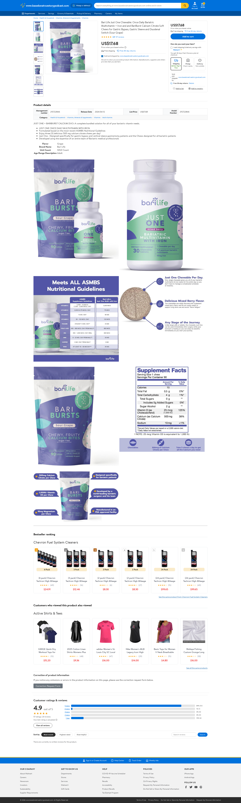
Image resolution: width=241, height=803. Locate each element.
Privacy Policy (148, 777)
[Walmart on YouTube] (195, 787)
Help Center (119, 760)
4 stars (67, 709)
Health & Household (46, 18)
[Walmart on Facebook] (185, 787)
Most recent (48, 734)
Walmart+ (65, 785)
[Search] (185, 5)
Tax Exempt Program (110, 792)
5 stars (67, 706)
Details (191, 83)
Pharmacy (98, 13)
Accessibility (107, 785)
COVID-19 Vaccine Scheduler (114, 773)
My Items (118, 13)
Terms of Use (148, 773)
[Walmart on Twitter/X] (190, 787)
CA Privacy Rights (150, 781)
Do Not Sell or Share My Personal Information (161, 789)
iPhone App (188, 773)
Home (35, 18)
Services (41, 13)
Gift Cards (65, 789)
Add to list (180, 88)
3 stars (67, 712)
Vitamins (85, 18)
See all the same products (197, 668)
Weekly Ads (153, 760)
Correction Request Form (48, 685)
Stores (63, 777)
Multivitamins (107, 117)
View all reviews (43, 725)
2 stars (67, 715)
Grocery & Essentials (65, 13)
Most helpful (81, 734)
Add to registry (197, 88)
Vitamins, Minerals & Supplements (68, 18)
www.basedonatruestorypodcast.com (134, 56)
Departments (30, 13)
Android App (189, 777)
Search (202, 734)
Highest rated (65, 734)
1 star (68, 718)
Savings (51, 13)
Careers (109, 13)
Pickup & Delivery (84, 13)
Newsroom (24, 781)
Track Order (136, 760)
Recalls (105, 781)
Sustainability (25, 789)
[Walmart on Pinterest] (201, 787)
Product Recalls (108, 789)
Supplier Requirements (29, 792)
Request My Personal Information (156, 785)
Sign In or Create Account (96, 760)
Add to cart (188, 36)
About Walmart (26, 773)
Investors (23, 785)
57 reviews (120, 37)
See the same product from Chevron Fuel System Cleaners (183, 597)
